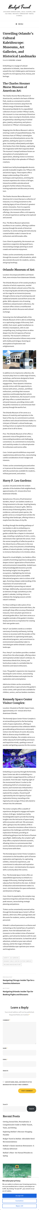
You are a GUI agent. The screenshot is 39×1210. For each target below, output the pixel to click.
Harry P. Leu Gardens (11, 957)
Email (5, 1059)
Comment (6, 1020)
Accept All (19, 1196)
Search (5, 1104)
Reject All (19, 1206)
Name (5, 1048)
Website (5, 1071)
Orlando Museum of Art (12, 964)
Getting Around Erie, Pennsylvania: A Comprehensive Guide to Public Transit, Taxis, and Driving (18, 1125)
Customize (20, 1201)
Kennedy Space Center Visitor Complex (17, 961)
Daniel (19, 60)
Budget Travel (19, 7)
